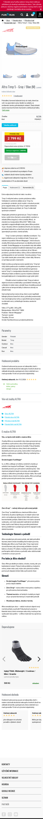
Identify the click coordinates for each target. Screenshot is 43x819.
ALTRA (38, 116)
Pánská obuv (17, 20)
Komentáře (28, 188)
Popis (5, 188)
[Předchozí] (4, 659)
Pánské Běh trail (10, 23)
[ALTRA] (21, 407)
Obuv (8, 20)
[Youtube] (17, 816)
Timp (12, 340)
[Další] (39, 659)
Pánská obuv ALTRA (12, 417)
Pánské (13, 336)
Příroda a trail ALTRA (12, 421)
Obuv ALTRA (9, 414)
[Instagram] (11, 816)
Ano (11, 344)
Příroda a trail (29, 20)
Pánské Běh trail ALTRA (13, 424)
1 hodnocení (18, 96)
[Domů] (3, 20)
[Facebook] (4, 816)
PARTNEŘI (5, 804)
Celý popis (5, 110)
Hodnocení (15, 188)
